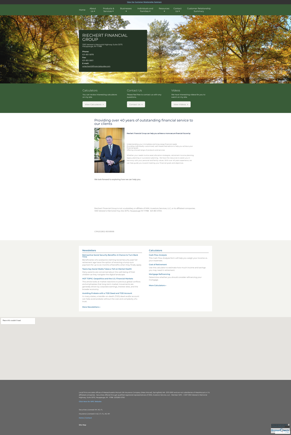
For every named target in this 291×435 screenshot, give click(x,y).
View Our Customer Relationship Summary (144, 2)
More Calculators (157, 285)
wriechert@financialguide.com (96, 66)
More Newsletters (91, 307)
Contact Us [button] (134, 104)
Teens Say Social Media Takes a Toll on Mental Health (107, 269)
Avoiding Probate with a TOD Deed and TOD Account (107, 293)
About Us (93, 9)
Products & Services (108, 9)
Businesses (126, 8)
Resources (164, 8)
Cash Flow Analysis (158, 255)
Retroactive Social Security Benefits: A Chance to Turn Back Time (110, 256)
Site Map (82, 425)
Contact (88, 418)
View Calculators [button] (93, 104)
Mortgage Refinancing (159, 274)
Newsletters (89, 250)
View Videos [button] (180, 104)
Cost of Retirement (158, 264)
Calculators (155, 250)
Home (82, 10)
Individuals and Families (145, 9)
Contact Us (177, 9)
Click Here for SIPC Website (90, 401)
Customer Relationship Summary (199, 9)
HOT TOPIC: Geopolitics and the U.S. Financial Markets (107, 279)
